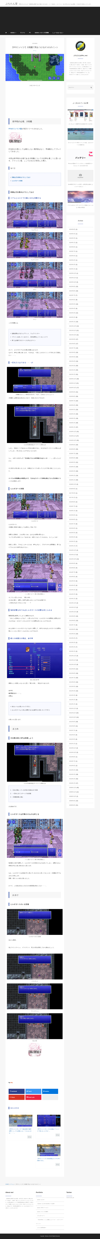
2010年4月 (72, 770)
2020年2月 (72, 423)
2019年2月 (72, 475)
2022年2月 (72, 317)
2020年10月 (72, 387)
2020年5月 (72, 409)
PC (30, 32)
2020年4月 (72, 414)
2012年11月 (72, 660)
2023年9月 (72, 247)
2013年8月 (72, 620)
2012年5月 (72, 686)
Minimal (46, 1236)
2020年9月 (72, 392)
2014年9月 (72, 563)
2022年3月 (72, 313)
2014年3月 (72, 590)
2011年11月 (72, 713)
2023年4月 (72, 260)
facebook (14, 1091)
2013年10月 (72, 612)
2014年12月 (72, 550)
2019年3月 (72, 471)
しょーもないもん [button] (57, 32)
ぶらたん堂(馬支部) (41, 1227)
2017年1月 (72, 497)
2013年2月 (72, 647)
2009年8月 (72, 805)
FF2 (11, 1082)
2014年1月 (72, 598)
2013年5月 (72, 633)
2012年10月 (72, 664)
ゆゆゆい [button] (13, 32)
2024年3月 (72, 238)
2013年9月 (72, 616)
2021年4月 (72, 361)
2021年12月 (72, 326)
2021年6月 (72, 352)
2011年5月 (72, 739)
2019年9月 (72, 444)
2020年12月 (72, 379)
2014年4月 (72, 585)
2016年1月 (72, 510)
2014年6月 (72, 576)
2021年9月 (72, 339)
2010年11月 (72, 748)
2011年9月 (72, 721)
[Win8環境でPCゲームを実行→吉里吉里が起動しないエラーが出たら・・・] (80, 176)
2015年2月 (72, 541)
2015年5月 (72, 532)
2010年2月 (72, 779)
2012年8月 (72, 673)
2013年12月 (72, 603)
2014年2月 (72, 594)
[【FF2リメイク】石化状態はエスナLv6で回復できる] (48, 1150)
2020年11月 (72, 383)
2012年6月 (72, 682)
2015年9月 (72, 515)
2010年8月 (72, 757)
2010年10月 (72, 752)
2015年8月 (72, 519)
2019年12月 (72, 431)
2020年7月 (72, 401)
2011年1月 (72, 743)
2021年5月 (72, 357)
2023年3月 (72, 264)
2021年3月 (72, 365)
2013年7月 (72, 625)
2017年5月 (72, 493)
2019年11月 (72, 436)
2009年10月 (72, 796)
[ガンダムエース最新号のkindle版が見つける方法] (80, 115)
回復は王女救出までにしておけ (21, 177)
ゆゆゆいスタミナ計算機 (42, 32)
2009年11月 (72, 792)
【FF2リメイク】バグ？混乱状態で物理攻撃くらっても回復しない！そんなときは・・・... (20, 1131)
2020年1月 (72, 427)
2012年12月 (72, 655)
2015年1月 (72, 546)
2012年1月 (72, 704)
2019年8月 (72, 449)
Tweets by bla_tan (70, 1197)
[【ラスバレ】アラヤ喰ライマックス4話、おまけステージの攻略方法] (80, 134)
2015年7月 (72, 524)
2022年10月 (72, 282)
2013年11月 (72, 607)
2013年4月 (72, 638)
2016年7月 (72, 506)
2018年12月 (72, 484)
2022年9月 (72, 286)
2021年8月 (72, 343)
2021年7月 (72, 348)
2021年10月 (72, 335)
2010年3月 (72, 774)
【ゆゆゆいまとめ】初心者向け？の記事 (45, 1203)
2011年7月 (72, 730)
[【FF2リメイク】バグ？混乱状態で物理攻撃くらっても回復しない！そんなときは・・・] (20, 1121)
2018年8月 (72, 488)
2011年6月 (72, 735)
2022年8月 (72, 291)
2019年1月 (72, 480)
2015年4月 (72, 537)
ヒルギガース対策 (17, 181)
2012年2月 (72, 699)
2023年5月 (72, 255)
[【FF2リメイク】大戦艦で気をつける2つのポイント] (34, 67)
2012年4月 (72, 691)
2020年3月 (72, 418)
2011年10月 (72, 717)
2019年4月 (72, 466)
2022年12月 (72, 273)
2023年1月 (72, 269)
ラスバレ (22, 32)
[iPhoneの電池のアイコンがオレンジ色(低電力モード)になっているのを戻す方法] (80, 155)
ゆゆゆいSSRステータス (42, 1207)
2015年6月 (72, 528)
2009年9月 (72, 801)
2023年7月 (72, 251)
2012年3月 (72, 695)
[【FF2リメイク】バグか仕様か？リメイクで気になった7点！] (48, 1121)
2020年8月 (72, 396)
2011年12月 (72, 708)
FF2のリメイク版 (15, 129)
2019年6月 (72, 458)
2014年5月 (72, 581)
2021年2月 (72, 370)
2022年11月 (72, 277)
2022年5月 (72, 304)
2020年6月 (72, 405)
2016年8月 (72, 502)
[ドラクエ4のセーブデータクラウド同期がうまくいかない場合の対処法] (80, 197)
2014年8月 (72, 568)
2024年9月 (72, 229)
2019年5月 (72, 462)
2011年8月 (72, 726)
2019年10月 (72, 440)
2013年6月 (72, 629)
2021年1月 (72, 374)
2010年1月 (72, 783)
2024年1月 (72, 242)
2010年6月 (72, 765)
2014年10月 (72, 559)
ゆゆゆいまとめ (40, 1199)
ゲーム (34, 50)
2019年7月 (72, 453)
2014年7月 (72, 572)
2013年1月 (72, 651)
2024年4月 (72, 234)
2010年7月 (72, 761)
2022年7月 (72, 295)
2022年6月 (72, 299)
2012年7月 (72, 677)
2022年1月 (72, 321)
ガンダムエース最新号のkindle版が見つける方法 (80, 124)
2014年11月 (72, 554)
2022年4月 (72, 308)
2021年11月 (72, 330)
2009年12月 (72, 787)
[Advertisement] (50, 19)
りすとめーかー (40, 1215)
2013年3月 (72, 642)
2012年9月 (72, 669)
